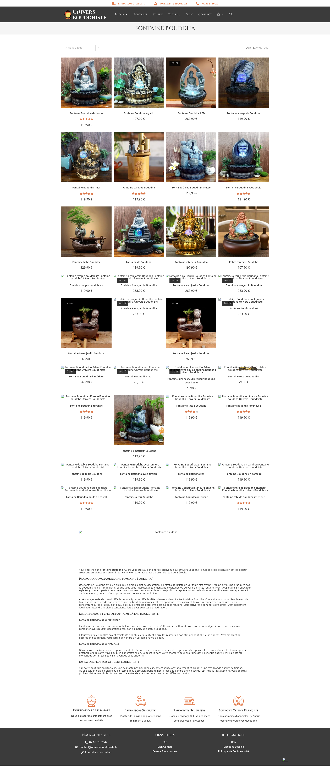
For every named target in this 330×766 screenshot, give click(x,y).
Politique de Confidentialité (233, 751)
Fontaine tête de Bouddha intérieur (244, 497)
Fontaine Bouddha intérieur (191, 497)
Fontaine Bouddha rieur (86, 187)
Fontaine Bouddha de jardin (86, 113)
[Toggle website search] (231, 14)
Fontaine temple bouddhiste (86, 285)
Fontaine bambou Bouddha (139, 187)
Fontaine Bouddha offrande (86, 405)
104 (259, 47)
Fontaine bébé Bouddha (86, 262)
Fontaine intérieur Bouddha (191, 262)
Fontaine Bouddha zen (191, 473)
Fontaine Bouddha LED (191, 113)
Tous (265, 47)
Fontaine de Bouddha (138, 262)
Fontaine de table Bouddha (86, 473)
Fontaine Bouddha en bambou (244, 473)
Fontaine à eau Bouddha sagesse (191, 187)
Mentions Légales (233, 746)
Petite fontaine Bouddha (243, 262)
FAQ (165, 742)
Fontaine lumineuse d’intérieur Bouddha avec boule (191, 380)
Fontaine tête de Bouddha (243, 376)
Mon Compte (164, 746)
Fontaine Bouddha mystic (139, 113)
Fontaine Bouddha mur (138, 376)
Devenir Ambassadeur (165, 751)
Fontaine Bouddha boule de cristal (86, 497)
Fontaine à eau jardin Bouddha (139, 285)
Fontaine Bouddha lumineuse (243, 405)
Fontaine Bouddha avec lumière (138, 473)
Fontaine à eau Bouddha (138, 497)
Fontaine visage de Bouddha (243, 113)
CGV (233, 742)
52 (254, 47)
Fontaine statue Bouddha (191, 405)
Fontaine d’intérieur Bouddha (139, 450)
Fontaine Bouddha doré (244, 308)
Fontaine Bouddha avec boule (243, 187)
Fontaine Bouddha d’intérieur (86, 376)
